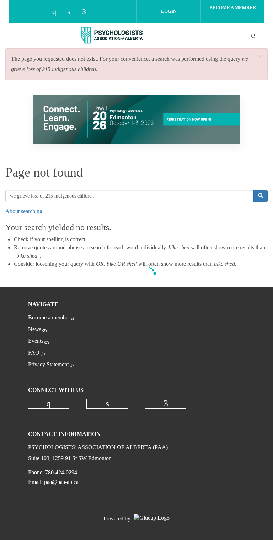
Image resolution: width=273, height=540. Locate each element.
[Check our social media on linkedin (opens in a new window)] (72, 12)
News (34, 329)
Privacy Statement (48, 364)
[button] (260, 57)
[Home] (112, 35)
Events (35, 341)
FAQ (33, 353)
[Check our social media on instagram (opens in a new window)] (57, 12)
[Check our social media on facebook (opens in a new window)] (87, 12)
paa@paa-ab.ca (61, 482)
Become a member (49, 317)
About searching (23, 211)
